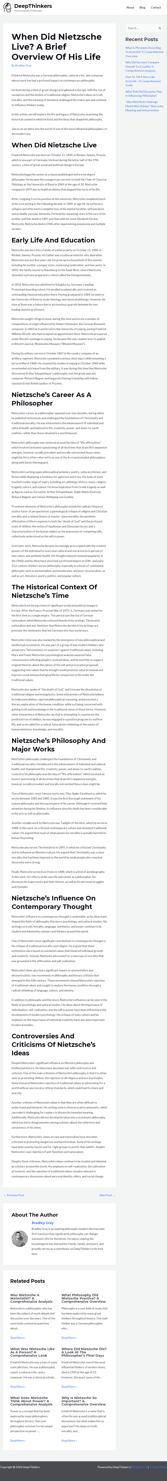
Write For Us (139, 1467)
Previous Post (14, 1195)
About (130, 7)
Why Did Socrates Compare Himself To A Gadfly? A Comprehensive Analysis (142, 66)
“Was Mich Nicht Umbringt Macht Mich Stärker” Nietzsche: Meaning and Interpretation (144, 106)
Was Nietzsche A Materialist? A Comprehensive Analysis (31, 1298)
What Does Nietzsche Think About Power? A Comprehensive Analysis (31, 1401)
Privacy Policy (158, 1467)
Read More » (18, 1338)
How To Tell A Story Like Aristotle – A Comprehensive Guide (143, 81)
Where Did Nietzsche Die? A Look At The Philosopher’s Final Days (84, 1352)
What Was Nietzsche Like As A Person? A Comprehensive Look (32, 1352)
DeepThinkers (33, 6)
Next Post (107, 1195)
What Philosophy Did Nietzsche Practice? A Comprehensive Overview (83, 1298)
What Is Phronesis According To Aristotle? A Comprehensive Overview (144, 52)
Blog (142, 7)
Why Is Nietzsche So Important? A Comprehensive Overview (83, 1401)
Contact (156, 7)
